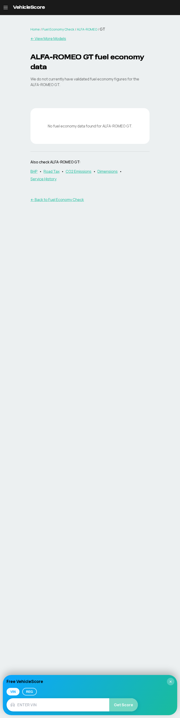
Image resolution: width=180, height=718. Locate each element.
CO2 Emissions (78, 171)
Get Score (123, 704)
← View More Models (48, 38)
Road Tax (52, 171)
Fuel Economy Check (58, 29)
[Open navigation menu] (5, 7)
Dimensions (108, 171)
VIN (13, 692)
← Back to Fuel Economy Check (57, 199)
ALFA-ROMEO (87, 29)
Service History (43, 178)
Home (35, 29)
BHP (34, 171)
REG (29, 692)
